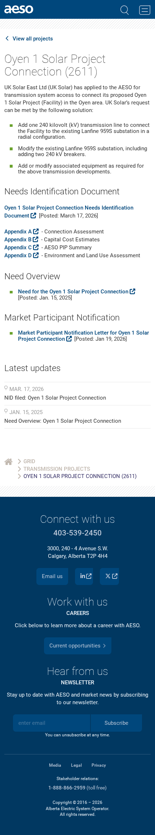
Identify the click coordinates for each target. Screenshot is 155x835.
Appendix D (18, 255)
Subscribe (116, 723)
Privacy (99, 765)
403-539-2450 (77, 533)
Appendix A (18, 231)
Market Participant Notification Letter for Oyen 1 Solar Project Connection (83, 336)
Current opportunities (75, 645)
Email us (52, 576)
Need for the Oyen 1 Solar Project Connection (73, 291)
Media (55, 765)
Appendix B (17, 239)
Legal (76, 765)
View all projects (33, 39)
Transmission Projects (56, 469)
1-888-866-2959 (66, 788)
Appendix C (18, 247)
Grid (29, 461)
